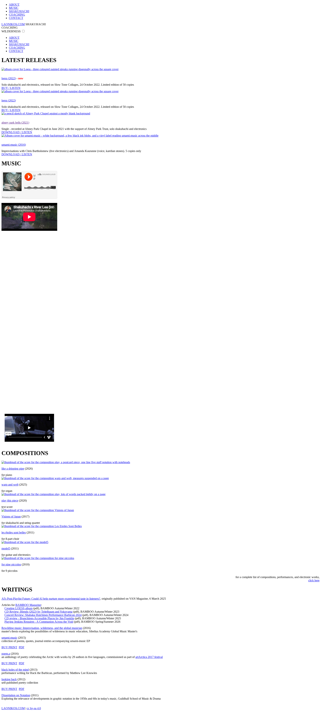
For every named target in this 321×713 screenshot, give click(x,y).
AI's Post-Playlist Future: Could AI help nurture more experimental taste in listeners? (50, 598)
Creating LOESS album (18, 608)
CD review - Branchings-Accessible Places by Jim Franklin (39, 618)
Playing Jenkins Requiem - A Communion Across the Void (38, 621)
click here (314, 580)
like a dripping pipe (12, 468)
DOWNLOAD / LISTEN (16, 132)
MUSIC (13, 7)
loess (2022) (8, 78)
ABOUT (14, 4)
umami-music (9, 637)
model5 (5, 548)
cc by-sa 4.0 (34, 708)
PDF (21, 647)
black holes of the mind (15, 669)
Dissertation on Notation (15, 695)
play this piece (9, 500)
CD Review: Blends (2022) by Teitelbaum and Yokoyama (38, 611)
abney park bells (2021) (15, 122)
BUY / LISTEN (10, 88)
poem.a (5, 653)
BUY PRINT (9, 647)
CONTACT (16, 18)
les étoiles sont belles (13, 532)
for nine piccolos (11, 564)
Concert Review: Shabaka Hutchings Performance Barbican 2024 (43, 615)
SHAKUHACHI (19, 11)
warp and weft (9, 484)
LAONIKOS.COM (13, 24)
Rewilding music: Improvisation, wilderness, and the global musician (41, 628)
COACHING (17, 14)
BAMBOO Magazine (28, 605)
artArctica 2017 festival (149, 657)
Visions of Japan (11, 516)
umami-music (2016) (13, 144)
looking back (9, 679)
